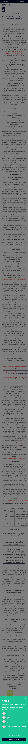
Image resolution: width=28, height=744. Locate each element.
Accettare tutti (14, 739)
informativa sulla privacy (8, 709)
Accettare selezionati (14, 735)
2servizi (9, 715)
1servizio (9, 719)
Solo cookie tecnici (7, 731)
